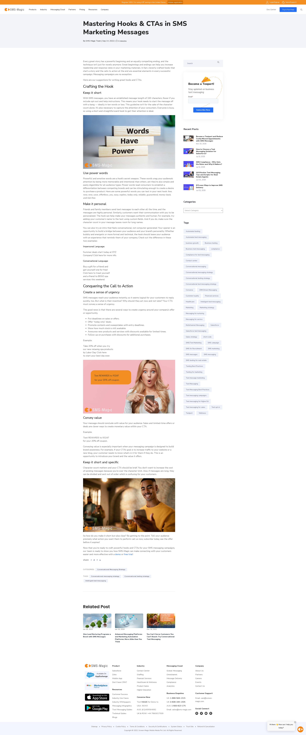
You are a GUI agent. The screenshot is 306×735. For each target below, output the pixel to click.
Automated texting (193, 231)
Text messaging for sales (195, 407)
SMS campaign (213, 343)
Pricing (82, 9)
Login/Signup (274, 2)
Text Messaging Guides (122, 709)
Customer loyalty (192, 296)
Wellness (202, 413)
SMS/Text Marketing (193, 343)
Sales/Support (290, 2)
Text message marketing (195, 378)
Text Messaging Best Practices (197, 389)
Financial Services (144, 678)
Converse (189, 290)
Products (32, 9)
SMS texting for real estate (196, 360)
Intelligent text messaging (95, 581)
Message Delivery (174, 678)
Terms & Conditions (137, 726)
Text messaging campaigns (196, 395)
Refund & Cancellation (206, 726)
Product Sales (143, 686)
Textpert (189, 413)
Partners (72, 9)
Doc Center (271, 9)
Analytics (171, 686)
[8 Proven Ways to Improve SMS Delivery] (189, 187)
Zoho (114, 674)
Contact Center (143, 670)
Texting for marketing (194, 372)
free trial (128, 554)
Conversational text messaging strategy (201, 284)
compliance (215, 249)
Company (105, 9)
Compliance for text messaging (197, 255)
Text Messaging (192, 384)
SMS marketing (213, 348)
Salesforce (215, 325)
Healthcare (190, 302)
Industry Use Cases (120, 698)
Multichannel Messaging (195, 325)
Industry (43, 9)
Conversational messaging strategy (105, 576)
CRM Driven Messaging (208, 290)
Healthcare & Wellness (147, 682)
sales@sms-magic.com (181, 709)
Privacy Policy (106, 726)
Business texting (211, 243)
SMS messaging (210, 354)
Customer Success (120, 694)
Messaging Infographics (122, 705)
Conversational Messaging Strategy (111, 569)
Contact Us (200, 686)
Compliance (171, 682)
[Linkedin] (210, 713)
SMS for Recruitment (194, 348)
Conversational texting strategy (137, 576)
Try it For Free (288, 9)
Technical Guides (119, 713)
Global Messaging (174, 670)
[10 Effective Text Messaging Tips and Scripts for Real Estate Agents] (189, 174)
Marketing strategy (207, 307)
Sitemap (94, 726)
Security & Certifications (158, 726)
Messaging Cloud (57, 9)
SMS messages (191, 354)
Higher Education (144, 690)
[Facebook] (196, 713)
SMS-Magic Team (93, 41)
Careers (198, 678)
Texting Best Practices (194, 366)
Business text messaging (195, 249)
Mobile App (117, 678)
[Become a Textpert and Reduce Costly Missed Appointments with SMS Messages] (189, 138)
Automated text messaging (196, 237)
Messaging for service (194, 319)
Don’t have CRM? (119, 682)
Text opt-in (215, 407)
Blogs (114, 717)
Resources (92, 9)
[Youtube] (206, 713)
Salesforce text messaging (196, 331)
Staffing (140, 674)
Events (198, 682)
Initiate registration (175, 2)
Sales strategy (191, 337)
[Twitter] (201, 713)
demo (118, 554)
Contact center (191, 261)
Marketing (189, 307)
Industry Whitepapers (121, 702)
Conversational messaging (196, 266)
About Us (199, 670)
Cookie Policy (121, 726)
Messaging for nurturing (195, 313)
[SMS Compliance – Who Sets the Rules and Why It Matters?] (189, 164)
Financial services (212, 296)
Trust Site (190, 726)
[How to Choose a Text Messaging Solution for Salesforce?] (189, 151)
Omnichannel (172, 674)
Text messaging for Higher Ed (197, 401)
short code (207, 337)
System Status (176, 726)
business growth (192, 243)
